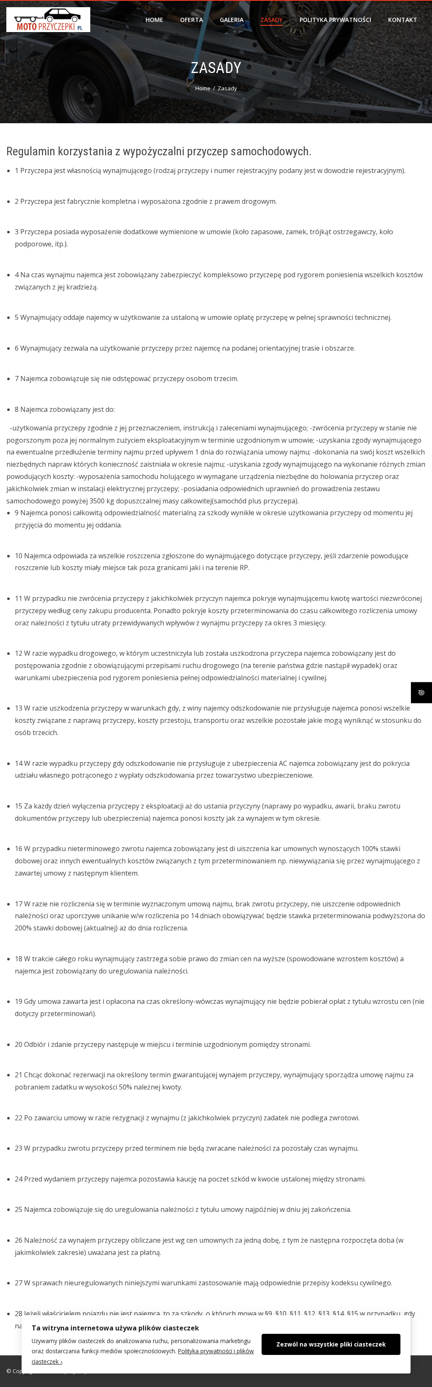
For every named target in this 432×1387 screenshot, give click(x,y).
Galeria (231, 20)
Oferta (191, 20)
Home (154, 20)
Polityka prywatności (335, 20)
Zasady (271, 20)
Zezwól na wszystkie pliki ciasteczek (331, 1344)
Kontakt (402, 20)
